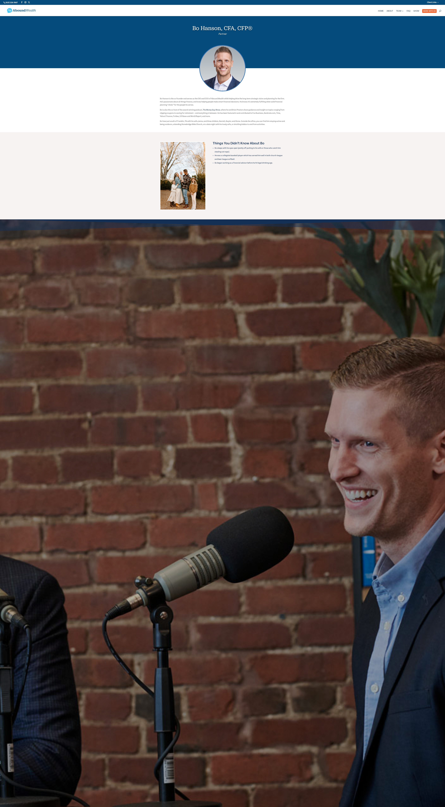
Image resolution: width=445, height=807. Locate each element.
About (390, 11)
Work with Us (429, 11)
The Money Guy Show (211, 110)
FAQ (408, 11)
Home (381, 11)
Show (416, 11)
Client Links (432, 2)
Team (398, 11)
